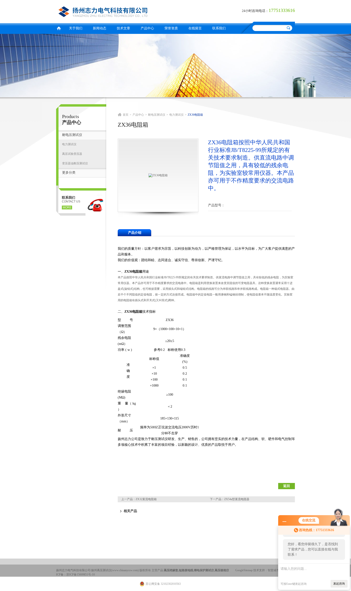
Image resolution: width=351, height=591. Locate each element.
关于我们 (75, 28)
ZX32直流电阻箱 (146, 499)
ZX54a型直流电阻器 (236, 499)
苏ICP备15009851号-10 (80, 574)
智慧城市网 (275, 570)
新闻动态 (99, 28)
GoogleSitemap (244, 570)
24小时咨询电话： (255, 11)
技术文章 (123, 28)
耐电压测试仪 (72, 135)
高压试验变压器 (72, 154)
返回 (286, 486)
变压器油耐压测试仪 (75, 163)
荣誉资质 (171, 28)
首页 (58, 28)
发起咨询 (339, 583)
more (67, 207)
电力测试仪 (69, 144)
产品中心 (147, 28)
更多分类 (68, 172)
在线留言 (195, 28)
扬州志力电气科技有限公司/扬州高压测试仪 (114, 11)
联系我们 (219, 28)
